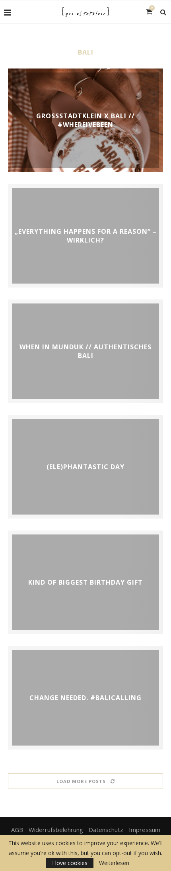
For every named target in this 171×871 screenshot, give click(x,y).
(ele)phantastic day (85, 466)
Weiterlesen (114, 863)
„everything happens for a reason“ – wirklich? (86, 236)
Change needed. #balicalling (85, 697)
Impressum (144, 830)
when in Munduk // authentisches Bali (85, 351)
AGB (17, 830)
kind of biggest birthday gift (85, 582)
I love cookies (69, 863)
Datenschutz (106, 830)
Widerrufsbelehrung (56, 830)
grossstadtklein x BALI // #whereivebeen (85, 120)
